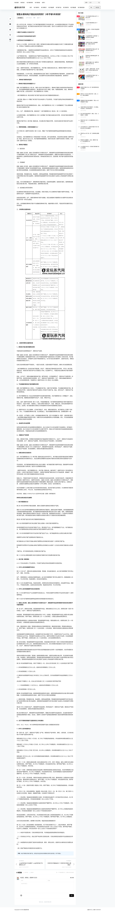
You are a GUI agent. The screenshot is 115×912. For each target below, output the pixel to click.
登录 (91, 7)
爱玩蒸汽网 (26, 909)
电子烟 (38, 24)
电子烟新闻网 (30, 2)
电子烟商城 (37, 2)
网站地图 (16, 2)
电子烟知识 (20, 17)
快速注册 (97, 7)
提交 (72, 895)
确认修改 (72, 877)
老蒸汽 (43, 2)
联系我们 (23, 2)
